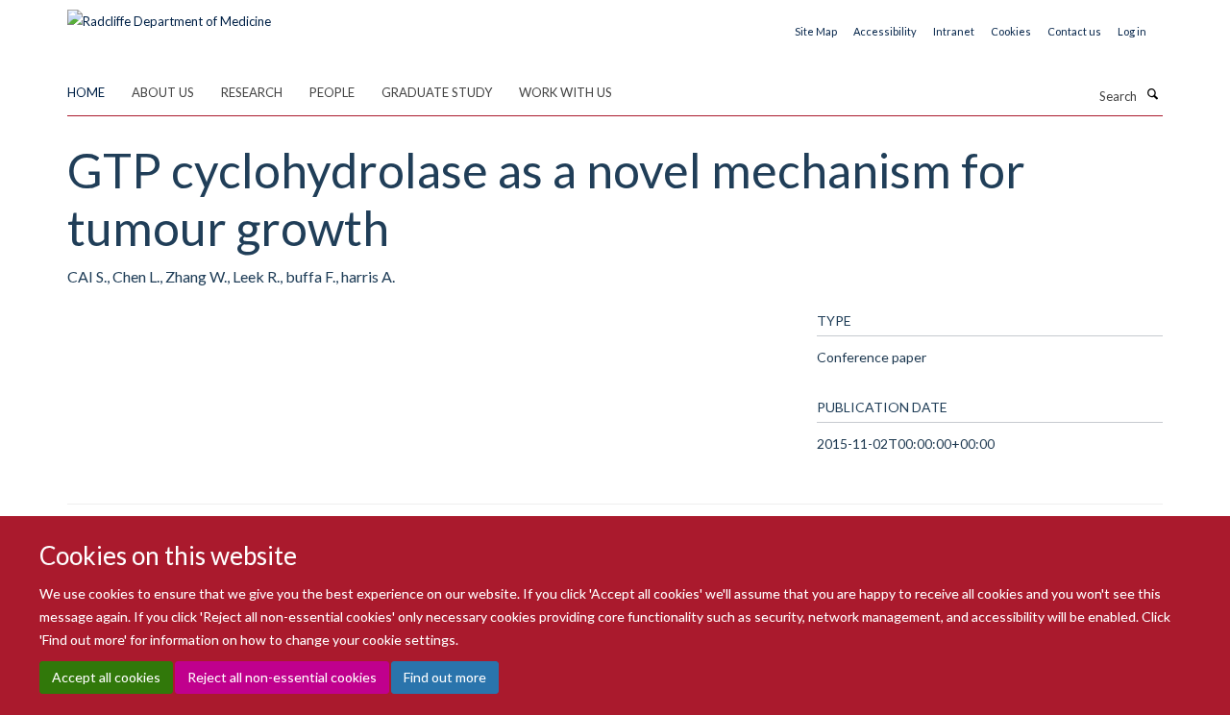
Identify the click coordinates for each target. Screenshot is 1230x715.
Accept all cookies (106, 677)
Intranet (953, 31)
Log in (1132, 31)
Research (252, 92)
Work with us (565, 92)
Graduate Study (436, 92)
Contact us (1074, 31)
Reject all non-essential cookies (282, 677)
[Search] (1152, 94)
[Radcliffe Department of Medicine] (169, 14)
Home (86, 92)
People (332, 92)
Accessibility (885, 31)
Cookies (1011, 31)
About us (163, 92)
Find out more (445, 677)
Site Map (816, 31)
